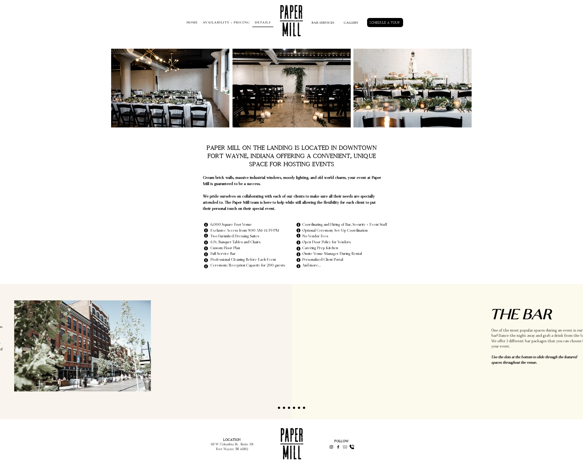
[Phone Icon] (352, 447)
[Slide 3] (289, 408)
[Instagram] (331, 447)
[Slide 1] (279, 408)
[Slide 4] (294, 408)
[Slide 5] (299, 408)
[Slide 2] (284, 408)
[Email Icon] (345, 447)
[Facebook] (338, 447)
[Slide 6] (304, 408)
